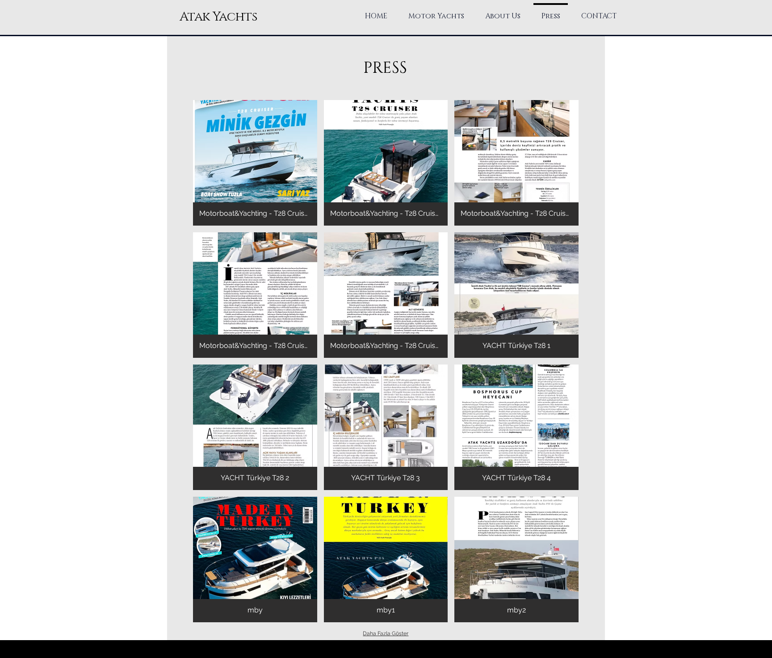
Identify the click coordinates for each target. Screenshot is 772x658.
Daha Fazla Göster (385, 633)
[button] (255, 163)
